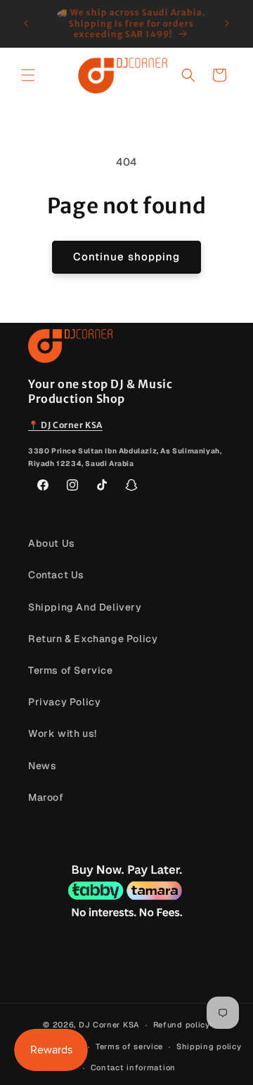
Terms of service (129, 1046)
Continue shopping (126, 256)
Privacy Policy (64, 701)
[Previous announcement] (26, 23)
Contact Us (56, 574)
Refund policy (181, 1025)
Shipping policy (209, 1046)
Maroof (46, 797)
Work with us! (62, 733)
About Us (51, 543)
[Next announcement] (227, 23)
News (42, 765)
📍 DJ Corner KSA (65, 425)
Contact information (133, 1067)
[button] (28, 75)
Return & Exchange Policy (92, 638)
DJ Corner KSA (109, 1025)
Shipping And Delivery (85, 607)
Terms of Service (70, 670)
